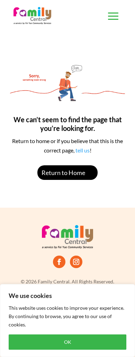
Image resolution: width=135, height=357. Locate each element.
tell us (82, 150)
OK (67, 342)
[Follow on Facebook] (59, 262)
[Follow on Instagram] (76, 262)
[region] (67, 320)
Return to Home (63, 172)
